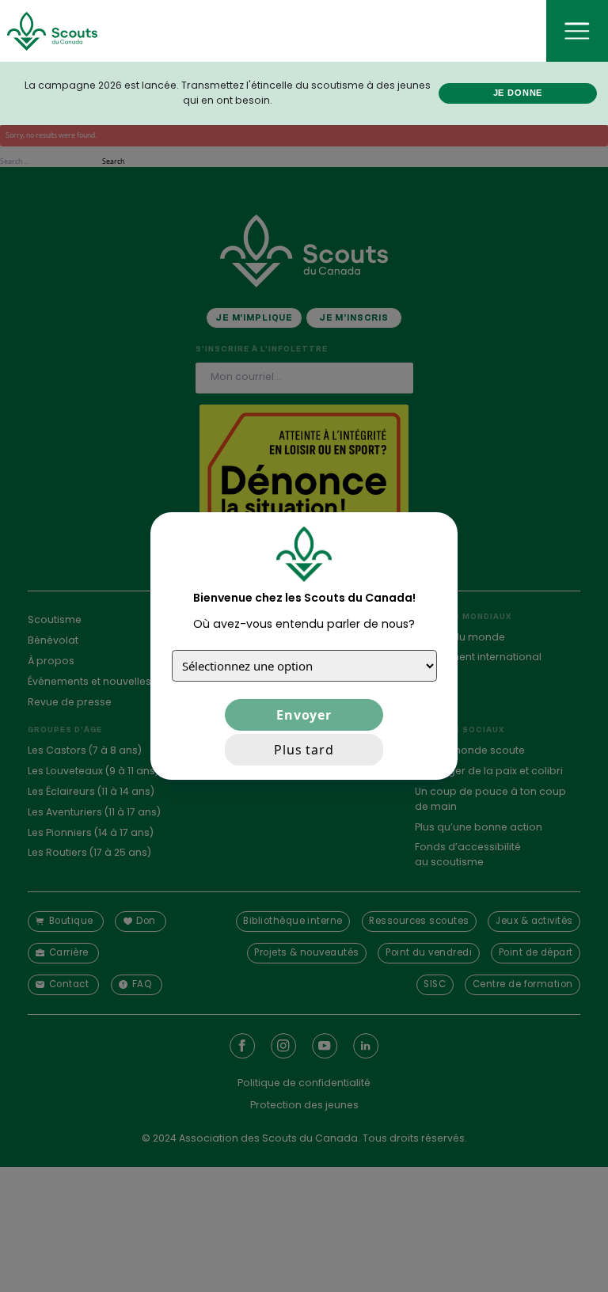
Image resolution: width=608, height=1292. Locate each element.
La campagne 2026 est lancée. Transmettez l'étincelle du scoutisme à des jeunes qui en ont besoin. (228, 92)
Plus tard (304, 749)
